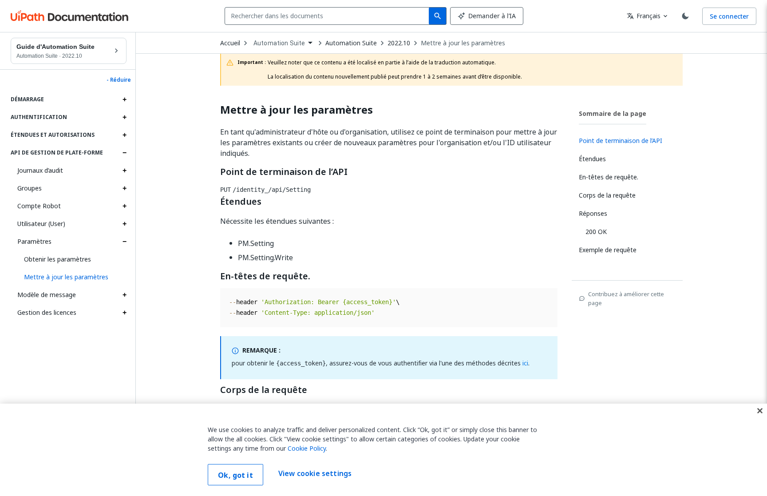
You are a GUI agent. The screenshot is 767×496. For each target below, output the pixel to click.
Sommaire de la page (612, 113)
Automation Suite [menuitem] (279, 43)
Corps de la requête (263, 390)
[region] (383, 450)
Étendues (240, 201)
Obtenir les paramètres (57, 259)
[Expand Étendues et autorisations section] (124, 135)
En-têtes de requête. (265, 276)
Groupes (29, 188)
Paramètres (34, 241)
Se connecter (729, 16)
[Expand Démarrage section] (124, 99)
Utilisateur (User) (41, 223)
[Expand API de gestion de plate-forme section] (124, 153)
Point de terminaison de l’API (284, 172)
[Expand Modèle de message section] (124, 295)
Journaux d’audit (40, 170)
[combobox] (329, 16)
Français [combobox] (643, 15)
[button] (72, 277)
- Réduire (119, 80)
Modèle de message (46, 294)
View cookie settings (315, 473)
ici (525, 363)
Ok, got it (235, 475)
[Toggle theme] (685, 16)
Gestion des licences (46, 312)
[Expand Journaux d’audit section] (124, 171)
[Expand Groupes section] (124, 188)
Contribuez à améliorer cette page (626, 298)
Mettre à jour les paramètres (463, 43)
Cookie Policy (307, 448)
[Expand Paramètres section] (124, 242)
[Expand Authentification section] (124, 117)
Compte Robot (39, 205)
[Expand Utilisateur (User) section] (124, 224)
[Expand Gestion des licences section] (124, 313)
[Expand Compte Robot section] (124, 206)
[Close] (760, 410)
